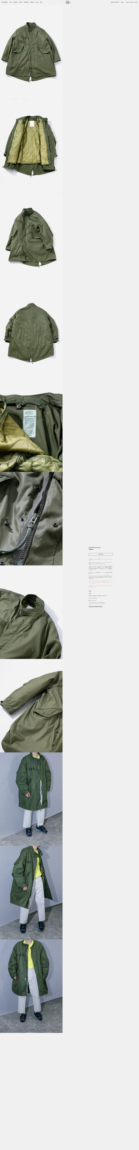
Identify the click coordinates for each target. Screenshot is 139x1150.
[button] (115, 2)
